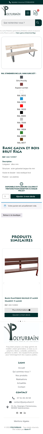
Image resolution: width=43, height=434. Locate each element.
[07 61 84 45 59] (13, 398)
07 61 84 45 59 (24, 398)
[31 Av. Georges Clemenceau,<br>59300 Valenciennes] (7, 407)
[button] (3, 283)
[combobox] (18, 22)
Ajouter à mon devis (25, 196)
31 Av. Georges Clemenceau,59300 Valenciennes (24, 407)
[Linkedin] (25, 413)
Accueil (2, 31)
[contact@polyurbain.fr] (10, 402)
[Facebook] (17, 413)
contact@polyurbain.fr (24, 402)
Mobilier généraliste (13, 31)
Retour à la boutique (11, 215)
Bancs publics (10, 33)
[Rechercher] (36, 22)
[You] (21, 413)
